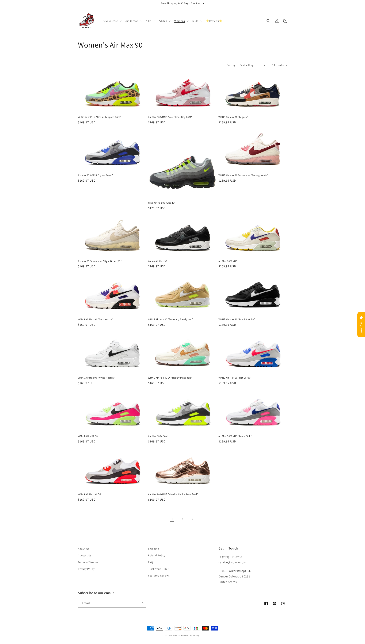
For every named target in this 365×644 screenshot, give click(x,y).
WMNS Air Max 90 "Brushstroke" (95, 319)
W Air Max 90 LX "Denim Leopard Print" (99, 117)
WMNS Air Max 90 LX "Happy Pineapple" (170, 377)
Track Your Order (158, 569)
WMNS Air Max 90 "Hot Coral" (234, 377)
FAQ (150, 562)
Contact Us (84, 555)
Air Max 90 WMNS (227, 261)
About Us (83, 548)
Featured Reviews (159, 575)
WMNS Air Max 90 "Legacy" (233, 117)
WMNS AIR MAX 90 (88, 436)
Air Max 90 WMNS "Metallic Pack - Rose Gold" (173, 494)
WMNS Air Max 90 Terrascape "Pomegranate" (243, 175)
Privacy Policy (86, 569)
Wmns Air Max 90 (157, 261)
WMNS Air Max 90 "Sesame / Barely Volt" (170, 319)
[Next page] (193, 519)
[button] (111, 21)
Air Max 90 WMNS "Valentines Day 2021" (170, 117)
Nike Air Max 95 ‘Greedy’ (161, 202)
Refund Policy (156, 555)
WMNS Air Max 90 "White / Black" (96, 377)
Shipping (153, 548)
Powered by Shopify (190, 635)
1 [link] (172, 519)
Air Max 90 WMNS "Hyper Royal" (95, 175)
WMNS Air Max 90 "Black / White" (236, 319)
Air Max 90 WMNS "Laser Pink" (235, 436)
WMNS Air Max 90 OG (89, 494)
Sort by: (231, 65)
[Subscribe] (142, 603)
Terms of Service (88, 562)
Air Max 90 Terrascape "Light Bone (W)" (100, 261)
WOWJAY (177, 635)
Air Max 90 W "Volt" (158, 436)
